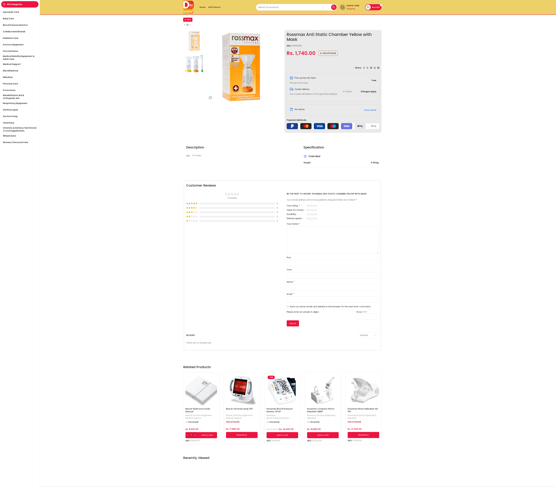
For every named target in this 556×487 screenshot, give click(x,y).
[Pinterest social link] (371, 68)
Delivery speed (294, 218)
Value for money (295, 210)
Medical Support (193, 418)
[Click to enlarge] (210, 97)
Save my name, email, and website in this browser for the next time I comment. (330, 306)
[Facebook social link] (363, 68)
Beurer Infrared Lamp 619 (239, 408)
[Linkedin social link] (374, 68)
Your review (293, 223)
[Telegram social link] (378, 68)
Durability (292, 214)
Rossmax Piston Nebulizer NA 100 (363, 410)
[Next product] (190, 24)
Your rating (293, 205)
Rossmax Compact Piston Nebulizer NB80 (320, 410)
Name (291, 282)
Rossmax (271, 415)
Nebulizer (311, 418)
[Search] (334, 7)
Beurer (188, 415)
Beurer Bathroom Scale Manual (197, 410)
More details (370, 110)
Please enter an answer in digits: (303, 311)
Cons (289, 269)
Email (290, 294)
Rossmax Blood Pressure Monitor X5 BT (280, 410)
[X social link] (367, 68)
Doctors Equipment (202, 415)
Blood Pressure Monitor (278, 418)
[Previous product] (184, 24)
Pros (289, 257)
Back (189, 19)
